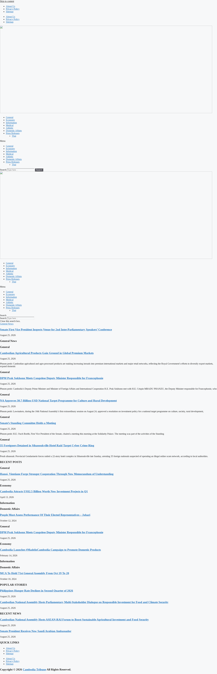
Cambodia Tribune (34, 669)
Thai (14, 136)
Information (11, 122)
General (9, 117)
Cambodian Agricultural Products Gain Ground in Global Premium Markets (47, 353)
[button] (108, 141)
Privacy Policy (12, 9)
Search (3, 169)
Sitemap (9, 11)
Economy (10, 120)
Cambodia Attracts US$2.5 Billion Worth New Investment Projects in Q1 (44, 491)
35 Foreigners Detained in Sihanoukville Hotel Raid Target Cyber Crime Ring (47, 445)
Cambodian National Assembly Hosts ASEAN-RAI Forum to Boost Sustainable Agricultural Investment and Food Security (74, 619)
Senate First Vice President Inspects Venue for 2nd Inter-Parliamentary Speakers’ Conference (56, 329)
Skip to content (7, 1)
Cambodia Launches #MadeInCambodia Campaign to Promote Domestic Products (50, 549)
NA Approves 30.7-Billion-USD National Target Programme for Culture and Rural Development (58, 400)
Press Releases (12, 133)
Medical (9, 125)
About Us (10, 6)
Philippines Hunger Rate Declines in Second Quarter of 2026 (36, 590)
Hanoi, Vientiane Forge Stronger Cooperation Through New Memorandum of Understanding (57, 474)
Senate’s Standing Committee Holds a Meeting (28, 423)
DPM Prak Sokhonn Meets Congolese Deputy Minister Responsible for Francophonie (51, 378)
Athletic (9, 128)
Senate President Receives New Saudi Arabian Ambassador (35, 631)
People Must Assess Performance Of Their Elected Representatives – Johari (45, 514)
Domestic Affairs (14, 130)
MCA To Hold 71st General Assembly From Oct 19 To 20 (34, 573)
